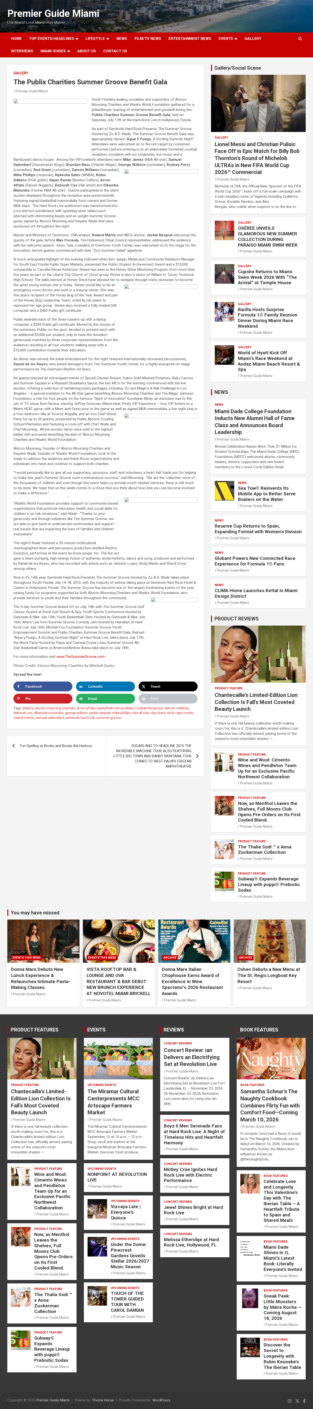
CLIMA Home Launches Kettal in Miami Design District (256, 593)
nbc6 (170, 713)
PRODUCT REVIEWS (236, 619)
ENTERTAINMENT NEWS (189, 38)
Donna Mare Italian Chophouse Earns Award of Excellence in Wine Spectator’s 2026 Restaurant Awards (192, 981)
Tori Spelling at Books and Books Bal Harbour (56, 746)
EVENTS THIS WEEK (26, 957)
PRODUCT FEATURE (229, 688)
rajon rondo (184, 713)
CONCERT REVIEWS (178, 1043)
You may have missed (35, 913)
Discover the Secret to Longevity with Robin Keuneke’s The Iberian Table (282, 1356)
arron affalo (86, 708)
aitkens (28, 708)
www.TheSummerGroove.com (80, 656)
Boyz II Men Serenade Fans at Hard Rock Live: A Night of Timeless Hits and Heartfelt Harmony (194, 1134)
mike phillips (121, 713)
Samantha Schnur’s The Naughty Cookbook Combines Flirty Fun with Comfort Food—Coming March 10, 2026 (270, 1105)
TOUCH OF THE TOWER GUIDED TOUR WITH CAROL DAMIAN (127, 1301)
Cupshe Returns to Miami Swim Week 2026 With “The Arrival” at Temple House (267, 277)
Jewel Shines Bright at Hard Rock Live (193, 1210)
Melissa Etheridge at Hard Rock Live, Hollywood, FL (191, 1242)
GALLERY (253, 38)
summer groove (108, 718)
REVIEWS (174, 1030)
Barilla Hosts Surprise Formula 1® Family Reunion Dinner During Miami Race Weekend (267, 318)
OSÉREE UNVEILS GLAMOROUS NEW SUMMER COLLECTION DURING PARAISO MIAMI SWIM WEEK (268, 236)
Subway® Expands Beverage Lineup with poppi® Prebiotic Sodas (269, 884)
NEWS (121, 38)
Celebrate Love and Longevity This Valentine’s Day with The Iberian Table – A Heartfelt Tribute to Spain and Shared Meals (282, 1201)
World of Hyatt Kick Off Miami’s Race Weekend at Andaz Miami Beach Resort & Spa (269, 361)
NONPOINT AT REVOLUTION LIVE (117, 1177)
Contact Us (115, 51)
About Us (86, 51)
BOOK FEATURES (259, 1030)
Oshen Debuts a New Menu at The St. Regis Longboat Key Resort (268, 975)
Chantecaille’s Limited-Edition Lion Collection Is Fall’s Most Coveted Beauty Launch (256, 702)
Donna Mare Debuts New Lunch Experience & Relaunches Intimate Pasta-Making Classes (40, 978)
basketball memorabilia (115, 708)
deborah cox (23, 713)
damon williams (177, 708)
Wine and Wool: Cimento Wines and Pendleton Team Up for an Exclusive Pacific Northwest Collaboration (267, 768)
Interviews (22, 51)
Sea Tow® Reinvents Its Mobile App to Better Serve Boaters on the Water (267, 493)
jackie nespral (100, 713)
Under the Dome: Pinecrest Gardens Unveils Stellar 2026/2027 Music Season (130, 1255)
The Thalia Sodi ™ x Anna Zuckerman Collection (264, 849)
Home (16, 38)
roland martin (23, 718)
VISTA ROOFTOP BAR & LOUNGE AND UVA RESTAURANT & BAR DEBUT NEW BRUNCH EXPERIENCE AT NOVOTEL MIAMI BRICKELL (119, 981)
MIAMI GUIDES (53, 51)
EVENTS (226, 38)
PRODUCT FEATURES (34, 1030)
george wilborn (76, 713)
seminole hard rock (80, 718)
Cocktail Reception (148, 708)
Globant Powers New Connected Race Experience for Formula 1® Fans (255, 561)
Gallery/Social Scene (237, 68)
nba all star (140, 713)
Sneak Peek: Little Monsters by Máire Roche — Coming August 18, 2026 (283, 1307)
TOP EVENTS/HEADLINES (51, 38)
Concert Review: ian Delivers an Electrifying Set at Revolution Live (192, 1057)
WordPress (161, 1400)
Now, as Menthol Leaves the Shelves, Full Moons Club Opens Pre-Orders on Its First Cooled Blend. (269, 812)
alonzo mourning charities (55, 708)
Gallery (20, 73)
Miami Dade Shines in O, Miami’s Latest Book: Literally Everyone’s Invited (283, 1258)
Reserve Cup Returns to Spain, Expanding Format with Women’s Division (258, 528)
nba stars (158, 713)
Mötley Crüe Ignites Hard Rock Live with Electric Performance (190, 1175)
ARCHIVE (170, 957)
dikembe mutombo (49, 713)
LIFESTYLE (95, 38)
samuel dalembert (50, 718)
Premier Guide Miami (53, 13)
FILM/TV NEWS (147, 38)
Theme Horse (103, 1400)
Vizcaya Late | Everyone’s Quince (126, 1212)
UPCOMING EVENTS (102, 1085)
